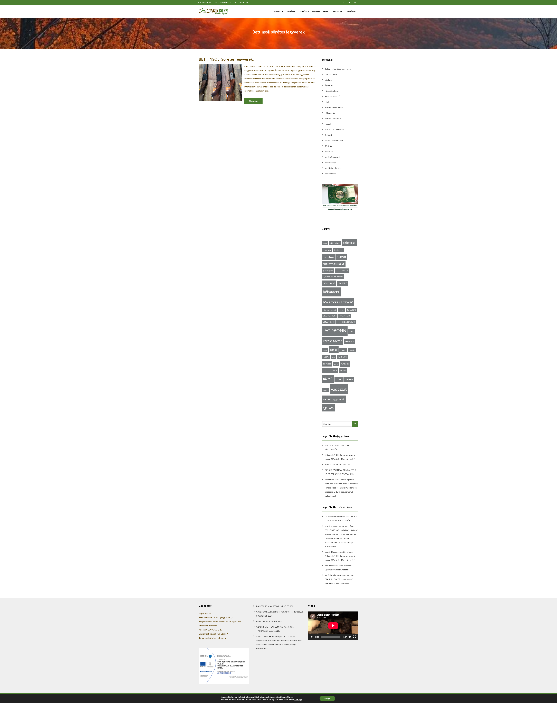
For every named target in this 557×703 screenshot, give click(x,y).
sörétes (343, 370)
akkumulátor (335, 243)
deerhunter (338, 250)
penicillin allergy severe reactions (340, 575)
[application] (333, 625)
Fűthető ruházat (332, 91)
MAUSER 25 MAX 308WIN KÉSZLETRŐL (337, 447)
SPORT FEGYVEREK (334, 140)
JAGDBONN (334, 330)
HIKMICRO (342, 283)
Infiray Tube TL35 (329, 316)
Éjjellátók (329, 85)
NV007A (326, 357)
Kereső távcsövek (333, 118)
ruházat (345, 363)
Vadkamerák (330, 173)
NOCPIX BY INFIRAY (334, 129)
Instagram (355, 2)
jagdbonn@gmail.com (223, 2)
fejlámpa (342, 256)
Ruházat (328, 135)
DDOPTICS (327, 250)
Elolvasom (253, 101)
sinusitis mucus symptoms (336, 526)
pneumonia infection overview (338, 565)
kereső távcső (332, 341)
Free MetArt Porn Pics (335, 516)
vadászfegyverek (333, 399)
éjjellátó (328, 408)
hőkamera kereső (329, 310)
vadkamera (349, 379)
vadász (325, 390)
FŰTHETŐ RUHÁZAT (333, 264)
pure (336, 364)
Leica (325, 350)
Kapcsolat (336, 11)
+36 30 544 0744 (204, 2)
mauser (343, 350)
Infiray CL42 (351, 310)
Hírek (327, 102)
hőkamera (331, 291)
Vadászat (292, 11)
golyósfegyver (328, 271)
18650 (325, 243)
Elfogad (327, 698)
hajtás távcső (329, 283)
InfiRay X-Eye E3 (344, 316)
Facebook (343, 2)
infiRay (341, 310)
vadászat (339, 389)
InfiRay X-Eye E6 (328, 322)
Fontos (316, 11)
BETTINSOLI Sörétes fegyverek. (226, 59)
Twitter (349, 2)
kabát (352, 331)
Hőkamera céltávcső (334, 107)
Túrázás (304, 11)
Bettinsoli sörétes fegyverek (338, 69)
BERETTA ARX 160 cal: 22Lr (337, 464)
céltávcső (349, 242)
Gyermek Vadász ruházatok (333, 277)
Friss (325, 11)
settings (298, 700)
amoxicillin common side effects (339, 552)
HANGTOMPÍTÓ (332, 96)
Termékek (350, 11)
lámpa (333, 349)
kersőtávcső (349, 341)
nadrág (352, 350)
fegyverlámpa (328, 257)
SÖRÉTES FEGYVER (330, 371)
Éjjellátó (328, 80)
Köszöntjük (277, 11)
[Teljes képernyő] (354, 636)
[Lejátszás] (311, 636)
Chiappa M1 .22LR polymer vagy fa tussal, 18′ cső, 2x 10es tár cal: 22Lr (340, 457)
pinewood (327, 364)
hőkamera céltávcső (338, 302)
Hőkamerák (330, 113)
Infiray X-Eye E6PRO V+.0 (346, 322)
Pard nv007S (342, 357)
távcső (327, 379)
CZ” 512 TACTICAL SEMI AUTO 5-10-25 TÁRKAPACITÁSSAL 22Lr (341, 472)
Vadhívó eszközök (333, 168)
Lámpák (328, 124)
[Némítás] (349, 636)
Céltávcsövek (331, 74)
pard (333, 357)
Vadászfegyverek (332, 157)
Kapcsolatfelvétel (241, 2)
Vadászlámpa (330, 162)
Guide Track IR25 (342, 271)
